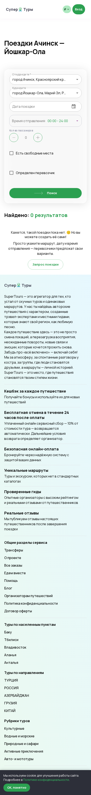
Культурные (14, 728)
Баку (8, 632)
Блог (8, 588)
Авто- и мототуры (18, 759)
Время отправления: (29, 121)
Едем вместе (15, 573)
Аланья (10, 655)
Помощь (11, 580)
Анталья (11, 662)
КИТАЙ (9, 710)
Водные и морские (19, 736)
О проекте (12, 557)
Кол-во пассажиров (21, 130)
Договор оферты (18, 611)
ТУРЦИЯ (11, 680)
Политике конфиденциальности (46, 780)
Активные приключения (23, 751)
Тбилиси (11, 639)
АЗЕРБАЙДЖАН (16, 695)
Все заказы (13, 565)
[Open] (77, 79)
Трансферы (13, 550)
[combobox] (45, 79)
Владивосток (15, 647)
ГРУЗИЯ (10, 703)
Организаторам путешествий (28, 595)
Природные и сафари (21, 743)
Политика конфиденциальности (31, 603)
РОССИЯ (11, 688)
